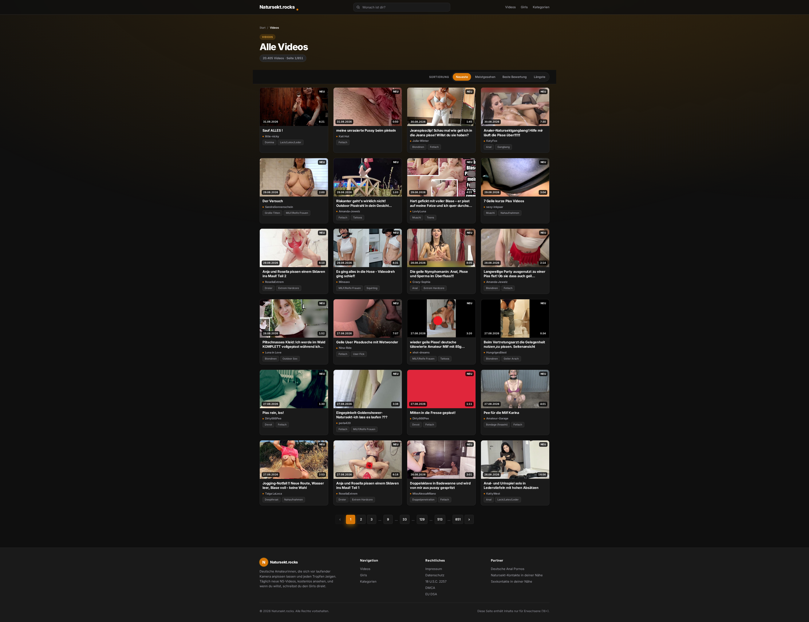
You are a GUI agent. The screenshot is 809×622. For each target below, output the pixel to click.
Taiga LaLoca (273, 493)
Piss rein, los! (273, 413)
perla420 (345, 423)
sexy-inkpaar (494, 207)
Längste (539, 77)
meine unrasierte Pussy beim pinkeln (366, 130)
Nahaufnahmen (510, 212)
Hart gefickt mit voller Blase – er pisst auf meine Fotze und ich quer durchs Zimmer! (440, 203)
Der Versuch (273, 201)
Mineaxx (344, 282)
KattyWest (493, 493)
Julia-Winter (421, 140)
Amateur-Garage (497, 418)
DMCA (430, 588)
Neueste (462, 77)
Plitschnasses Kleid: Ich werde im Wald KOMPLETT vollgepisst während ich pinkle (294, 344)
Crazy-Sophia (421, 282)
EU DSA (431, 594)
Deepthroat (271, 499)
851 (458, 519)
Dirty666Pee (273, 418)
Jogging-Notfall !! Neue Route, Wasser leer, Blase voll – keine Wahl (293, 485)
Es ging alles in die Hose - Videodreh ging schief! (365, 273)
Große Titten (272, 212)
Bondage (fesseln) (497, 424)
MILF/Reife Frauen (297, 212)
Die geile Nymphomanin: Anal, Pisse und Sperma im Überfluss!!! (439, 273)
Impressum (433, 569)
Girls (524, 7)
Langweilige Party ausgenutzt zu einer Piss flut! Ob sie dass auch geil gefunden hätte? (514, 273)
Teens (430, 217)
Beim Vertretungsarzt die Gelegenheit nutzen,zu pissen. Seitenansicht (514, 344)
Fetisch (343, 142)
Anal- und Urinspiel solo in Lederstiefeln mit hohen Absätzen (511, 485)
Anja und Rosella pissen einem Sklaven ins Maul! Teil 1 (367, 485)
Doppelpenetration (423, 499)
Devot (268, 424)
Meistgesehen (485, 77)
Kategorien (541, 7)
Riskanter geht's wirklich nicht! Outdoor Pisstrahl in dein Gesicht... (364, 203)
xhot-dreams (421, 352)
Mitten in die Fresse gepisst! (432, 413)
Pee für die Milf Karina (501, 413)
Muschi (416, 217)
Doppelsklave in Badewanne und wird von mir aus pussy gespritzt (440, 485)
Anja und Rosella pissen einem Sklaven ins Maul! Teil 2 (294, 273)
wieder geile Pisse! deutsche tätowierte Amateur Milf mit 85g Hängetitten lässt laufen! (435, 344)
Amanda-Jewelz (349, 211)
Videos (510, 7)
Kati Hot (344, 136)
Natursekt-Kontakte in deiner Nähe (517, 575)
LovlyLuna (419, 211)
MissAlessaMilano (424, 493)
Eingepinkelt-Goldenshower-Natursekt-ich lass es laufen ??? (361, 415)
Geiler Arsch (511, 358)
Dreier (268, 288)
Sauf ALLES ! (273, 130)
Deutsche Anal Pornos (510, 569)
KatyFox (491, 140)
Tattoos (357, 217)
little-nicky (272, 136)
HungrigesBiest (496, 352)
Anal (489, 146)
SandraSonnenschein (279, 207)
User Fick (358, 354)
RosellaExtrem (274, 282)
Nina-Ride (345, 347)
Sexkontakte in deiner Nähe (511, 581)
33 (405, 519)
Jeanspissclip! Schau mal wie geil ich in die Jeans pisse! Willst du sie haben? (441, 132)
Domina (269, 142)
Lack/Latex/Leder (290, 142)
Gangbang (503, 146)
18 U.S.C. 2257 (435, 581)
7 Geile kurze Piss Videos (504, 201)
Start (262, 27)
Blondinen (418, 146)
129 (422, 519)
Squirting (372, 288)
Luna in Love (273, 352)
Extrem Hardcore (288, 288)
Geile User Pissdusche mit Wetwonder (367, 342)
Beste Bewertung (514, 77)
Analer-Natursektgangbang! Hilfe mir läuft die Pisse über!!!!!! (513, 132)
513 (440, 519)
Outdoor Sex (290, 358)
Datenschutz (434, 575)
